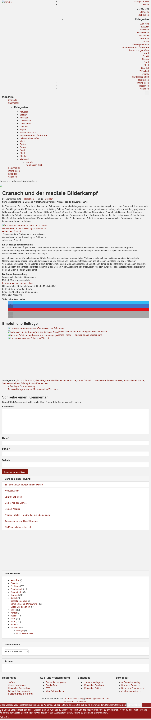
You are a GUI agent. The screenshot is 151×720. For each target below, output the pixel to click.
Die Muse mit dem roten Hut (18, 526)
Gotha (66, 380)
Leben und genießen (139, 50)
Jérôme (11, 682)
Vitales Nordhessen (17, 685)
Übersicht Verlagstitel (93, 682)
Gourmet (145, 38)
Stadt (146, 65)
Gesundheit (143, 35)
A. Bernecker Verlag (130, 682)
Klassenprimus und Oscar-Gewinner (21, 520)
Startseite (144, 11)
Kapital (145, 41)
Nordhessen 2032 (140, 76)
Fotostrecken (143, 79)
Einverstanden (134, 704)
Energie (145, 73)
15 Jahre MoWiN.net (39, 338)
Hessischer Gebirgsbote (19, 688)
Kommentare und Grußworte (135, 47)
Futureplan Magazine (56, 682)
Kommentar (8, 406)
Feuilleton (144, 29)
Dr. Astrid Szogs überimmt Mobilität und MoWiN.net (32, 389)
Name (5, 438)
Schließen (4, 717)
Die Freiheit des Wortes (16, 502)
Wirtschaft (144, 70)
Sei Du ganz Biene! (13, 496)
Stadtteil (145, 67)
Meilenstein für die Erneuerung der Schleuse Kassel (83, 331)
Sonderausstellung (11, 383)
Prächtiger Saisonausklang (22, 386)
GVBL (48, 688)
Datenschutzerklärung (115, 704)
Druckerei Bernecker (131, 685)
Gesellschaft (143, 32)
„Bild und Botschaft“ (25, 380)
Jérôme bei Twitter (92, 688)
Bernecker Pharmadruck (132, 688)
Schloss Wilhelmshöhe (133, 380)
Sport (146, 62)
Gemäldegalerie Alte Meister (49, 380)
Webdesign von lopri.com (97, 698)
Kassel (73, 380)
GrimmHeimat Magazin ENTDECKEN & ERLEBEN (20, 692)
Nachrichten (143, 14)
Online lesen (143, 82)
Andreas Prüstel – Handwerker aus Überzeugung (79, 334)
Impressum (69, 701)
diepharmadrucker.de (131, 691)
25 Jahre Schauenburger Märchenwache (24, 484)
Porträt (145, 56)
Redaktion (144, 85)
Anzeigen (144, 88)
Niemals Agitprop (12, 508)
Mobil (146, 53)
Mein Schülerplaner (55, 691)
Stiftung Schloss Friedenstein (34, 383)
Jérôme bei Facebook (94, 685)
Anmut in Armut (12, 490)
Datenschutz (81, 701)
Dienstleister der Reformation (51, 328)
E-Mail (6, 449)
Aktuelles (144, 23)
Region (145, 59)
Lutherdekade (99, 380)
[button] (143, 8)
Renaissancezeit (114, 380)
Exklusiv (145, 26)
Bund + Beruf (52, 685)
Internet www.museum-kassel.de (17, 283)
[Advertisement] (75, 359)
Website (6, 459)
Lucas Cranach (84, 380)
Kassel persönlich (140, 44)
